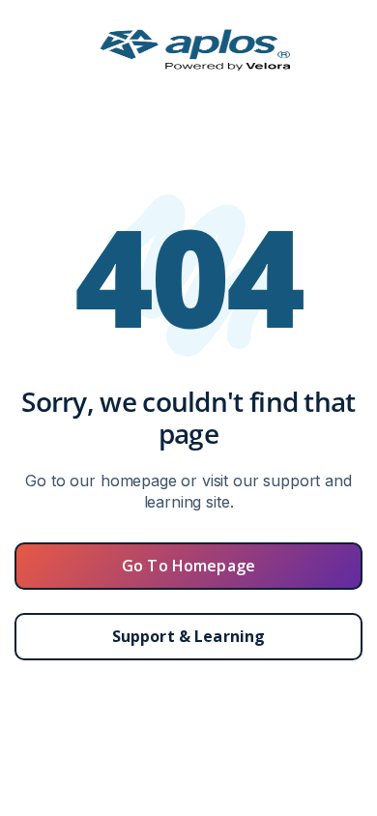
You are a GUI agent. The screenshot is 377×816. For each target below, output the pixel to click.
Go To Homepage (188, 565)
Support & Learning (189, 636)
